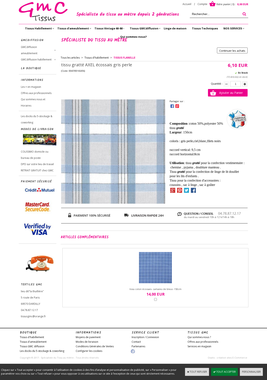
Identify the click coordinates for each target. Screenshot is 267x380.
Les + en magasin (31, 87)
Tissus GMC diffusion (32, 346)
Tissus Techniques (205, 28)
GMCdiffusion (32, 40)
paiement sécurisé (36, 181)
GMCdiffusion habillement (36, 59)
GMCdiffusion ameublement (29, 50)
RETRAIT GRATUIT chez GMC (37, 170)
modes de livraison (37, 129)
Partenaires (138, 346)
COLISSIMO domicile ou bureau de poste (34, 155)
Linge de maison (175, 28)
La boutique (31, 68)
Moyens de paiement (88, 337)
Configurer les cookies (89, 351)
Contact (136, 342)
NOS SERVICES (232, 28)
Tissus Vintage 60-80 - (109, 28)
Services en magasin (199, 346)
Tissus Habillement (38, 28)
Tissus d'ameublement (73, 28)
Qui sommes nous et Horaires (33, 102)
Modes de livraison (87, 342)
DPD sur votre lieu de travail (37, 164)
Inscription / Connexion (145, 337)
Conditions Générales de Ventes (95, 346)
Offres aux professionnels (36, 93)
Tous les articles (70, 57)
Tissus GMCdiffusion (144, 28)
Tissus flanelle (124, 57)
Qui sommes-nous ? (199, 337)
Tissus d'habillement (96, 57)
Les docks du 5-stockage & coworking (36, 119)
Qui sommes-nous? (133, 37)
